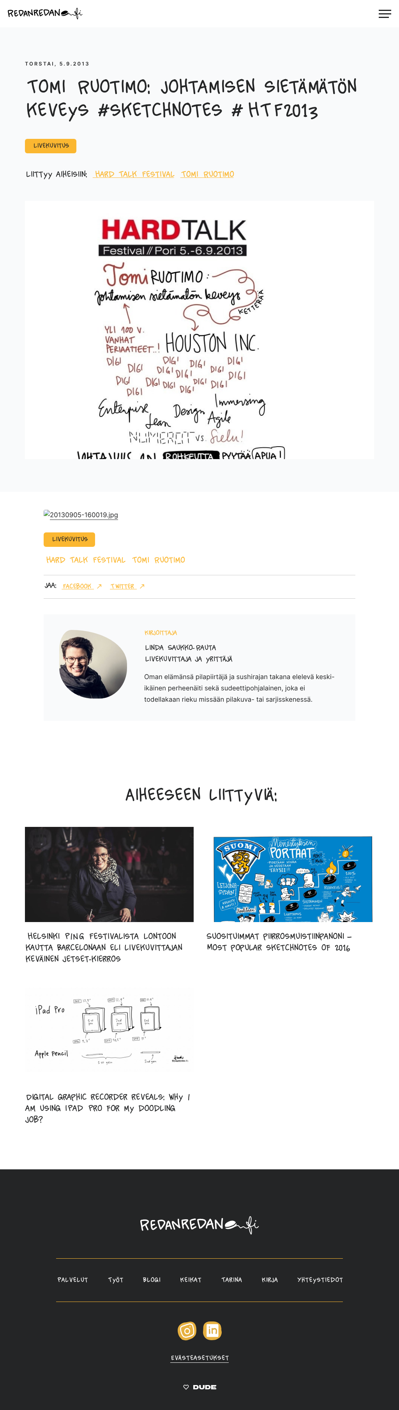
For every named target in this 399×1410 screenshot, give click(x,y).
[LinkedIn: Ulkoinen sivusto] (212, 1338)
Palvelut (72, 1280)
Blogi (151, 1280)
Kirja (269, 1280)
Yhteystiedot (320, 1280)
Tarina (231, 1280)
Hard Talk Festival (133, 175)
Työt (115, 1280)
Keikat (190, 1280)
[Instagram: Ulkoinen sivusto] (187, 1339)
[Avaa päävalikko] (385, 14)
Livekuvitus (51, 146)
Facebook (78, 587)
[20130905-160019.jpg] (81, 515)
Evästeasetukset (199, 1358)
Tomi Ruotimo (207, 175)
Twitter (123, 587)
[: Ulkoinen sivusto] (199, 1389)
